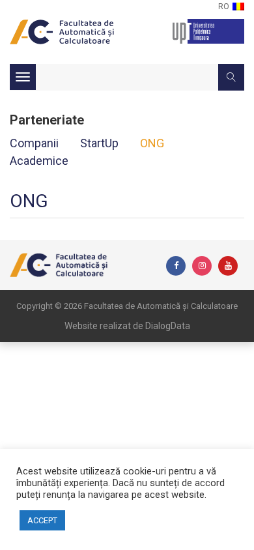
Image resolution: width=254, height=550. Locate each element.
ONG (152, 143)
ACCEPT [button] (42, 520)
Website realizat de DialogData (127, 326)
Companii (34, 143)
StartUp (99, 143)
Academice (39, 160)
